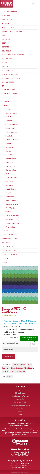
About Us (20, 399)
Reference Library (10, 239)
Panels (6, 102)
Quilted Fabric (8, 90)
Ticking (5, 258)
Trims (4, 262)
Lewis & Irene (10, 155)
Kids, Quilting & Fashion (21, 368)
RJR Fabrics (9, 196)
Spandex (6, 242)
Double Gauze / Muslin (12, 31)
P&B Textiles (9, 181)
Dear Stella (9, 136)
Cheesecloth (8, 27)
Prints (6, 105)
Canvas (5, 23)
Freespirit (8, 143)
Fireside (5, 47)
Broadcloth (7, 20)
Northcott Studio (11, 178)
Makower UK (10, 166)
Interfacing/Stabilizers (13, 55)
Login (20, 414)
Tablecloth (7, 246)
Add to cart (8, 357)
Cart (20, 411)
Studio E (8, 212)
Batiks (6, 98)
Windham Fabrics (12, 223)
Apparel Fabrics (9, 12)
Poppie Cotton (10, 189)
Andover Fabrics (11, 113)
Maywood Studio (11, 170)
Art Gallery (9, 117)
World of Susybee (11, 227)
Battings (6, 16)
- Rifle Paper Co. (11, 132)
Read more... (22, 435)
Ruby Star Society (11, 204)
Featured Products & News (20, 405)
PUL (3, 86)
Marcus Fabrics (11, 162)
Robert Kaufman (11, 200)
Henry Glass (9, 147)
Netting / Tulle (9, 70)
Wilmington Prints (12, 219)
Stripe (9, 376)
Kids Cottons (8, 59)
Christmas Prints (11, 124)
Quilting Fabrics (9, 94)
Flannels (6, 51)
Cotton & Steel (10, 128)
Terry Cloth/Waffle (11, 254)
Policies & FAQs (20, 402)
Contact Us (20, 408)
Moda (7, 174)
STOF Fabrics (10, 208)
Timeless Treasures (12, 216)
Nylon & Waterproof (11, 78)
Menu (34, 4)
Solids (6, 231)
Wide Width (8, 235)
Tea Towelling (9, 250)
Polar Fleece (8, 82)
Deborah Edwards (11, 140)
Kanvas (8, 151)
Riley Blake (9, 193)
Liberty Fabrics (10, 159)
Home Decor (20, 393)
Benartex (8, 121)
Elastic (5, 35)
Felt (4, 43)
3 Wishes (8, 109)
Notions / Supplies (10, 74)
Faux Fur (6, 39)
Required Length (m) (10, 343)
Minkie (5, 66)
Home (20, 390)
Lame (4, 62)
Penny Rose (9, 185)
